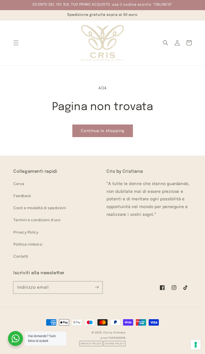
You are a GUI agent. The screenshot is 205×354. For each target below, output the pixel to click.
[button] (16, 43)
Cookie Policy (114, 343)
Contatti (20, 256)
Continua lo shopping (102, 130)
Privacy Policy (25, 232)
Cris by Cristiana (114, 332)
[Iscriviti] (96, 287)
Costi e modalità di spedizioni (39, 208)
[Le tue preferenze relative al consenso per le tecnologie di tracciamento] (196, 345)
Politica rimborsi (27, 244)
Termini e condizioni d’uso (37, 220)
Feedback (22, 196)
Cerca (18, 184)
